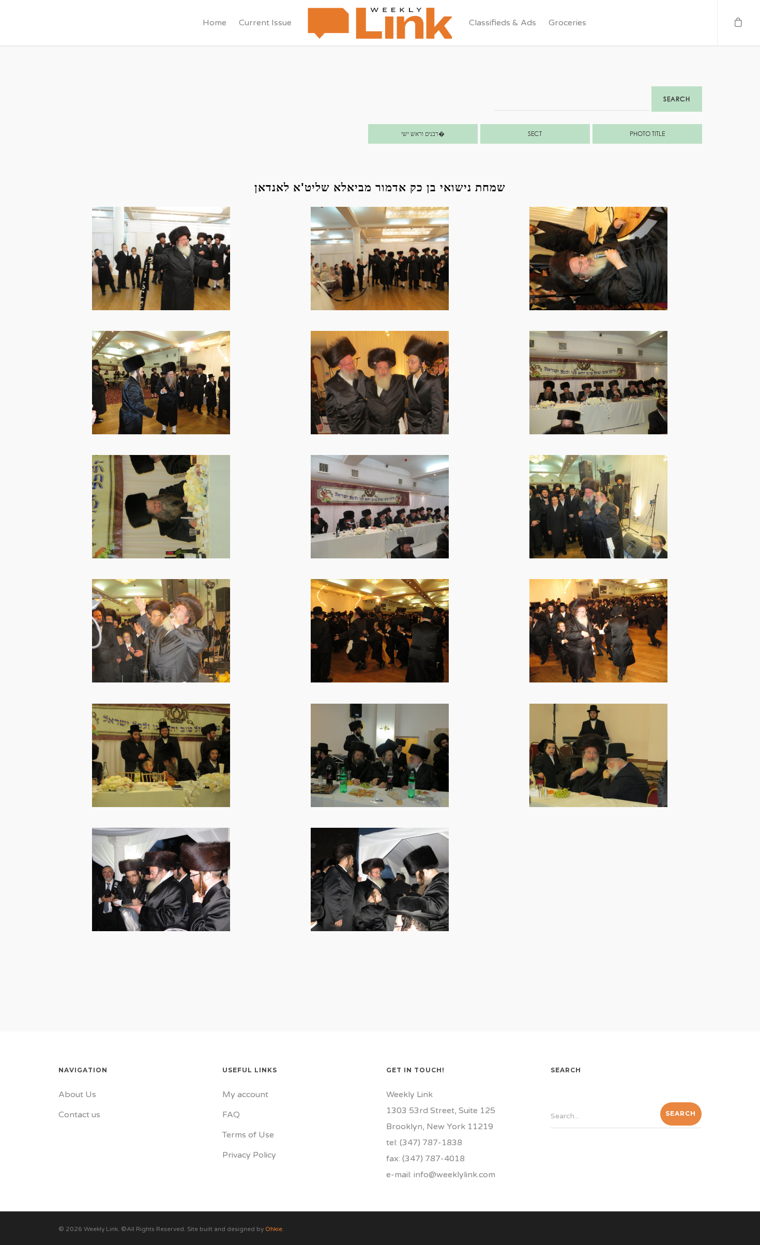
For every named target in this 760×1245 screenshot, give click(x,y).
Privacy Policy (249, 1155)
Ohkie (273, 1229)
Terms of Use (248, 1135)
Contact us (79, 1115)
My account (245, 1094)
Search (676, 99)
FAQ (231, 1115)
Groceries (567, 23)
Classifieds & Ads (502, 23)
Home (214, 23)
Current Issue (265, 23)
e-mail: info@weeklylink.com (440, 1175)
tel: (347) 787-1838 (424, 1142)
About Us (77, 1094)
